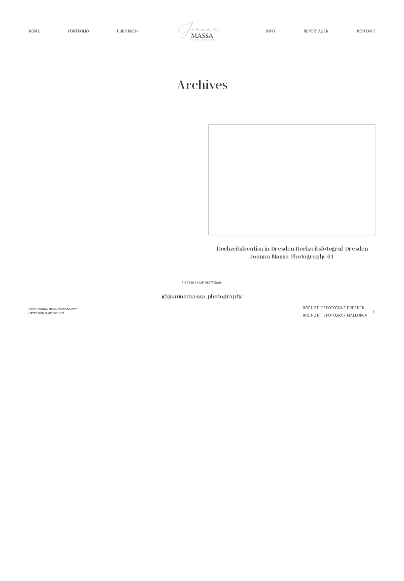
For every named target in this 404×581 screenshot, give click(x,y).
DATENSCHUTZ (55, 313)
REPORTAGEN (316, 31)
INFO (270, 31)
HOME (34, 31)
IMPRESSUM (36, 313)
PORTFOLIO (78, 31)
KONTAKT (366, 31)
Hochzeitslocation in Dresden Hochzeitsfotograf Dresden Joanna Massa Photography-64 (292, 196)
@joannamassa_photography (202, 297)
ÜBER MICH (127, 31)
